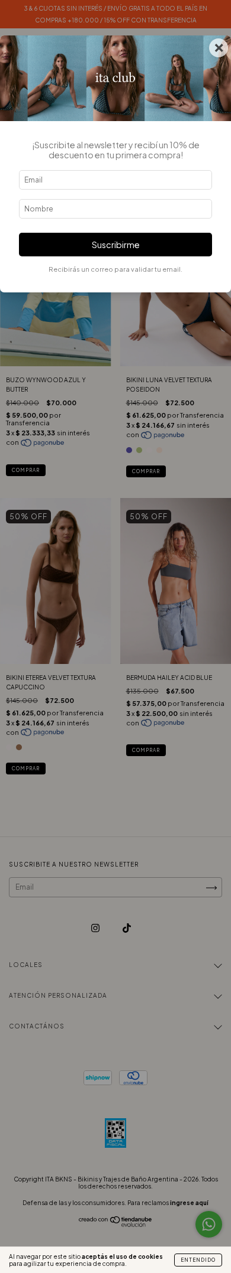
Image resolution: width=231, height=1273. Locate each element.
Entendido (198, 1260)
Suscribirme (116, 244)
